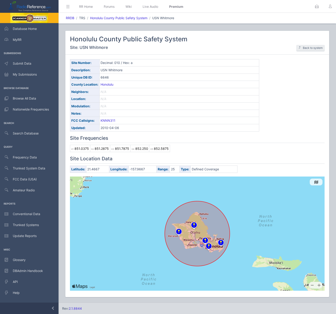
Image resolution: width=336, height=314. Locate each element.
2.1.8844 (75, 308)
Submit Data (22, 63)
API (15, 282)
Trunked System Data (29, 168)
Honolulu (107, 84)
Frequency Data (25, 157)
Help (16, 293)
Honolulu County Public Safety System (118, 18)
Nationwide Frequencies (31, 109)
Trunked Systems (26, 225)
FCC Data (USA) (25, 179)
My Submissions (25, 74)
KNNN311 (108, 120)
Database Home (25, 29)
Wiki (128, 6)
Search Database (26, 133)
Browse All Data (24, 98)
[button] (316, 6)
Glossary (19, 260)
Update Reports (25, 236)
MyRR (17, 40)
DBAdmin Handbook (28, 271)
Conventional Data (26, 214)
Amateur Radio (24, 190)
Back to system (313, 48)
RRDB (70, 18)
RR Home (86, 6)
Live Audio (150, 6)
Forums (109, 6)
